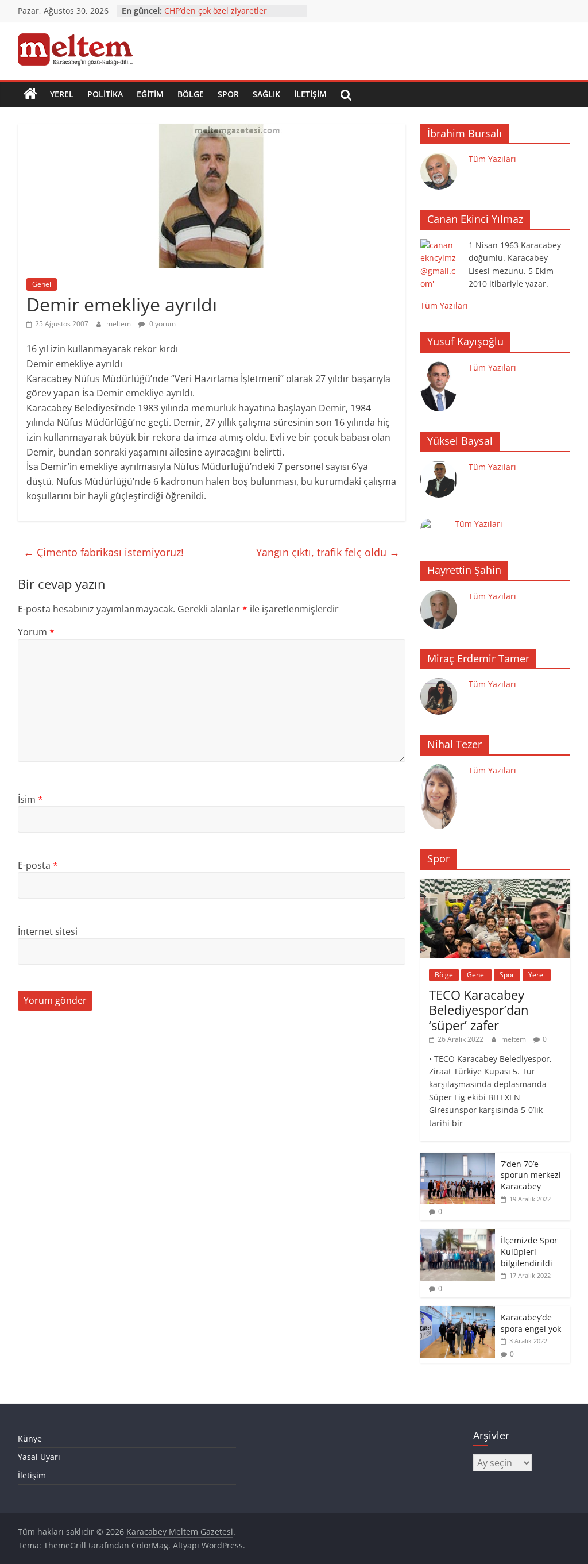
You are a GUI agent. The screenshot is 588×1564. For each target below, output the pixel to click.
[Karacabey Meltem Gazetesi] (30, 94)
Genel (41, 284)
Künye (30, 1438)
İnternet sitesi (48, 931)
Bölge (190, 93)
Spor (228, 93)
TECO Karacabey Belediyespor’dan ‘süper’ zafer (479, 1010)
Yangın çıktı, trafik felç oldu (328, 552)
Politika (105, 93)
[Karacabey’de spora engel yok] (457, 1312)
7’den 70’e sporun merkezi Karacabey (531, 1175)
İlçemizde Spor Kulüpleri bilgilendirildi (529, 1251)
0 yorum (162, 324)
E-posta (38, 865)
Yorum (36, 632)
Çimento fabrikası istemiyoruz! (104, 552)
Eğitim (150, 93)
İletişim (310, 93)
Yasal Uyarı (39, 1456)
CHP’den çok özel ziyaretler (215, 10)
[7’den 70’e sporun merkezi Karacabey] (457, 1158)
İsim (30, 799)
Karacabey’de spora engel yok (531, 1323)
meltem (119, 324)
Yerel (62, 93)
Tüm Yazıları (492, 158)
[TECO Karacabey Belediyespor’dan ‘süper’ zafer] (495, 884)
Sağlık (266, 93)
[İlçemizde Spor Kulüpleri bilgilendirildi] (457, 1235)
